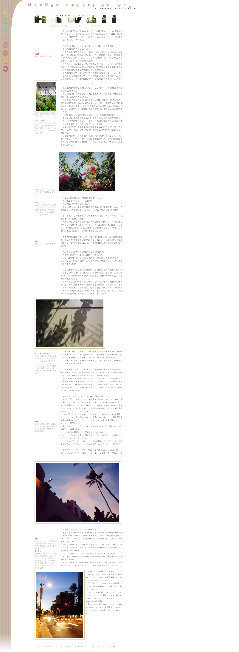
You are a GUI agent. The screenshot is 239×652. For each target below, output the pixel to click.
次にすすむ (78, 647)
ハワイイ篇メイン (94, 647)
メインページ (111, 647)
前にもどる (65, 647)
